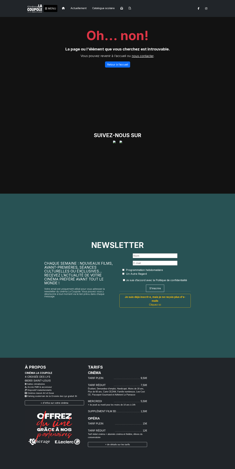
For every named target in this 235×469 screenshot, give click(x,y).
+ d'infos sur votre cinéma (54, 402)
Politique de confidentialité (171, 280)
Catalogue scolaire (103, 8)
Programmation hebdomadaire (144, 270)
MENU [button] (51, 8)
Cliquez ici (155, 300)
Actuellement (78, 8)
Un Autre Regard (136, 273)
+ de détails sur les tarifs (117, 444)
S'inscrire (155, 288)
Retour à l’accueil (117, 64)
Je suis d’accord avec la (156, 280)
